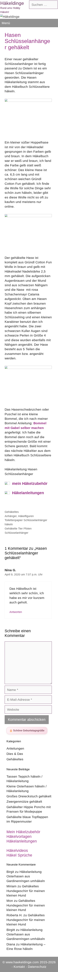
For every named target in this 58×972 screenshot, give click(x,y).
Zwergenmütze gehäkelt (24, 801)
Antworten (15, 612)
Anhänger (11, 516)
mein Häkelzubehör (29, 483)
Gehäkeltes (12, 511)
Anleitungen (15, 748)
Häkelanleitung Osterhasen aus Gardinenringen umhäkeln (25, 876)
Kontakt (19, 966)
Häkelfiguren (26, 516)
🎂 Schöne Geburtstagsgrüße (26, 730)
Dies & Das (14, 753)
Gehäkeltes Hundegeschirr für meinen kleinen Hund (25, 890)
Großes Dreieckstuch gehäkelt (28, 796)
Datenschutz (37, 966)
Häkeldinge (12, 3)
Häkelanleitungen (28, 493)
